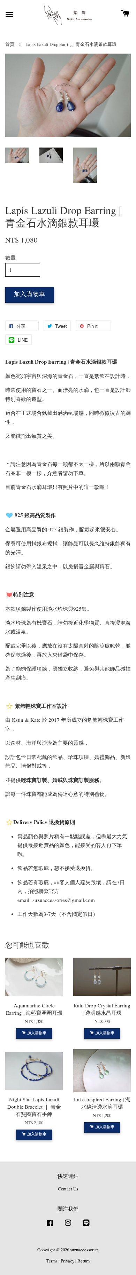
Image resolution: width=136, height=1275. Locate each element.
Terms (52, 1261)
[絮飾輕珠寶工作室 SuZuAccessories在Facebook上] (50, 1226)
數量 (10, 257)
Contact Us (68, 1189)
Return (83, 1261)
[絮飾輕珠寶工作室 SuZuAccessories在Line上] (86, 1226)
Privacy (67, 1261)
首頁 (9, 44)
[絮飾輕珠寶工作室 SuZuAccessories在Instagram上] (68, 1226)
